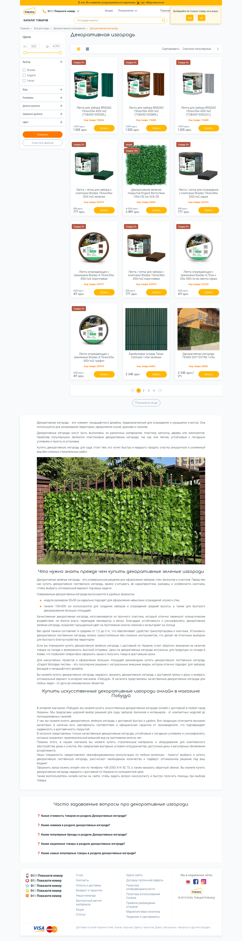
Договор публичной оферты (144, 880)
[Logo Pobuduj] (30, 10)
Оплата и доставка (88, 885)
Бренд (26, 61)
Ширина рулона (32, 114)
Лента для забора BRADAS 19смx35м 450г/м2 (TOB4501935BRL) (146, 111)
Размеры (28, 97)
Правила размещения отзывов (140, 904)
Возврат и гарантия (89, 890)
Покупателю (126, 10)
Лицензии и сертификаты (143, 916)
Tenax (30, 80)
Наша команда (86, 895)
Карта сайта (134, 875)
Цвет (26, 122)
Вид (25, 89)
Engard (31, 75)
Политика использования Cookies (143, 896)
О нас (79, 875)
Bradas (31, 70)
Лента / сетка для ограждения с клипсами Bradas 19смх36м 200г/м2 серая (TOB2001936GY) (198, 193)
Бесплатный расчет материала (89, 902)
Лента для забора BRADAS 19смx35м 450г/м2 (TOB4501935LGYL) (198, 111)
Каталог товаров (36, 20)
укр (190, 17)
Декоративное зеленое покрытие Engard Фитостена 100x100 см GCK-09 (146, 193)
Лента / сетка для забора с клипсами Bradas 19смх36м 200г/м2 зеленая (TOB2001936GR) (94, 193)
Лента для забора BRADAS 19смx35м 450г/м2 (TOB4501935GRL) (94, 111)
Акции (109, 10)
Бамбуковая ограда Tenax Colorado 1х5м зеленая (146, 355)
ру (201, 17)
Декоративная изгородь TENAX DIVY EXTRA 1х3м (198, 355)
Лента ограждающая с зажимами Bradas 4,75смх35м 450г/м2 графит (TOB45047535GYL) (94, 357)
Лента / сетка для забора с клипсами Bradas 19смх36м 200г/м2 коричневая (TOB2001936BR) (146, 275)
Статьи (80, 914)
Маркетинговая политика (143, 911)
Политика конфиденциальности (140, 887)
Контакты (82, 880)
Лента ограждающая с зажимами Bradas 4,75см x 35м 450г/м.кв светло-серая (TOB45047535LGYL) (198, 275)
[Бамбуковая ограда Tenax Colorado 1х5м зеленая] (146, 328)
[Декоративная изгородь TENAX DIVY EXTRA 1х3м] (198, 328)
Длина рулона (31, 105)
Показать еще (146, 402)
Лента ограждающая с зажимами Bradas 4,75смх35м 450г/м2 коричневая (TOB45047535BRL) (94, 275)
